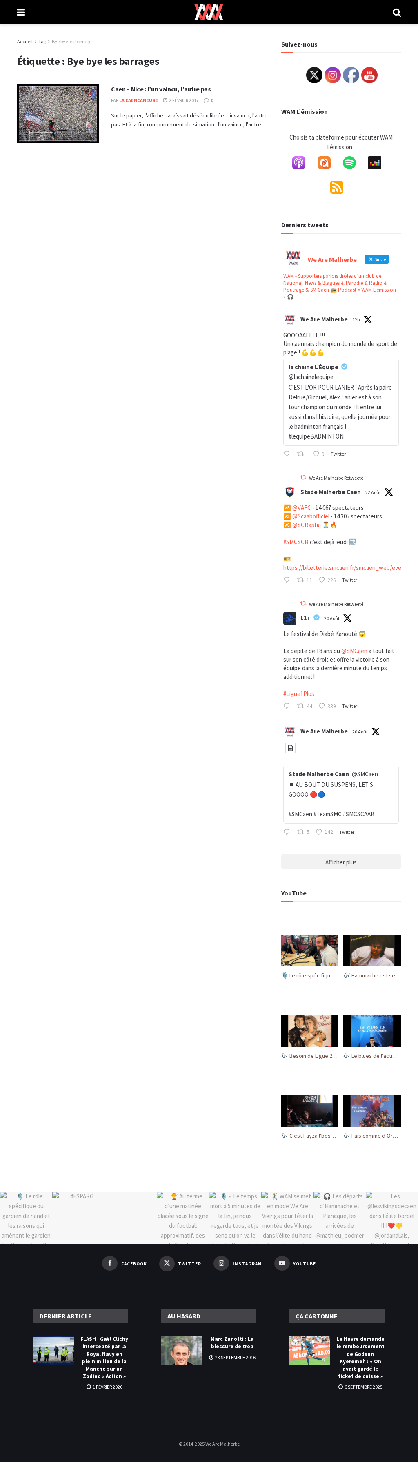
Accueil (25, 41)
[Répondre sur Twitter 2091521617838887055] (288, 455)
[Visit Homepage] (208, 12)
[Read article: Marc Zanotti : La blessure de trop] (181, 1350)
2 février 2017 (183, 100)
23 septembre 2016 (235, 1357)
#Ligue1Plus (298, 694)
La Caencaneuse (138, 100)
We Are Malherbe (324, 319)
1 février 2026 (107, 1387)
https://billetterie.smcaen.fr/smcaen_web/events (346, 568)
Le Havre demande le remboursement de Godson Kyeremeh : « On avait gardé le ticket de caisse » (360, 1358)
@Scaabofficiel (310, 516)
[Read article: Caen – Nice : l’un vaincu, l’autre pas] (58, 113)
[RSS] (341, 189)
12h (356, 320)
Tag (42, 41)
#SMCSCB (296, 542)
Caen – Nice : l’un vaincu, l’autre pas (161, 89)
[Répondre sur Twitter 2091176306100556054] (288, 581)
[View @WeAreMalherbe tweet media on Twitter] (290, 748)
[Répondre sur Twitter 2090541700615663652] (288, 832)
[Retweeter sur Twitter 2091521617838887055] (303, 455)
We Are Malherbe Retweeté (336, 478)
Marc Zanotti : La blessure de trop (232, 1343)
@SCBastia (306, 525)
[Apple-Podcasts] (303, 164)
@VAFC (301, 508)
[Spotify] (353, 164)
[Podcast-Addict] (328, 164)
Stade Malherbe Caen (330, 492)
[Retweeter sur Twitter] (303, 477)
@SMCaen (354, 651)
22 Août (373, 492)
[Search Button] (397, 12)
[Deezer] (378, 164)
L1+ (305, 618)
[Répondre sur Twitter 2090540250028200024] (288, 707)
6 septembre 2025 (363, 1387)
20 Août (332, 618)
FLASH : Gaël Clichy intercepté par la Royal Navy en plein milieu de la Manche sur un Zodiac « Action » (104, 1358)
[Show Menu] (21, 12)
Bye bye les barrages (72, 41)
